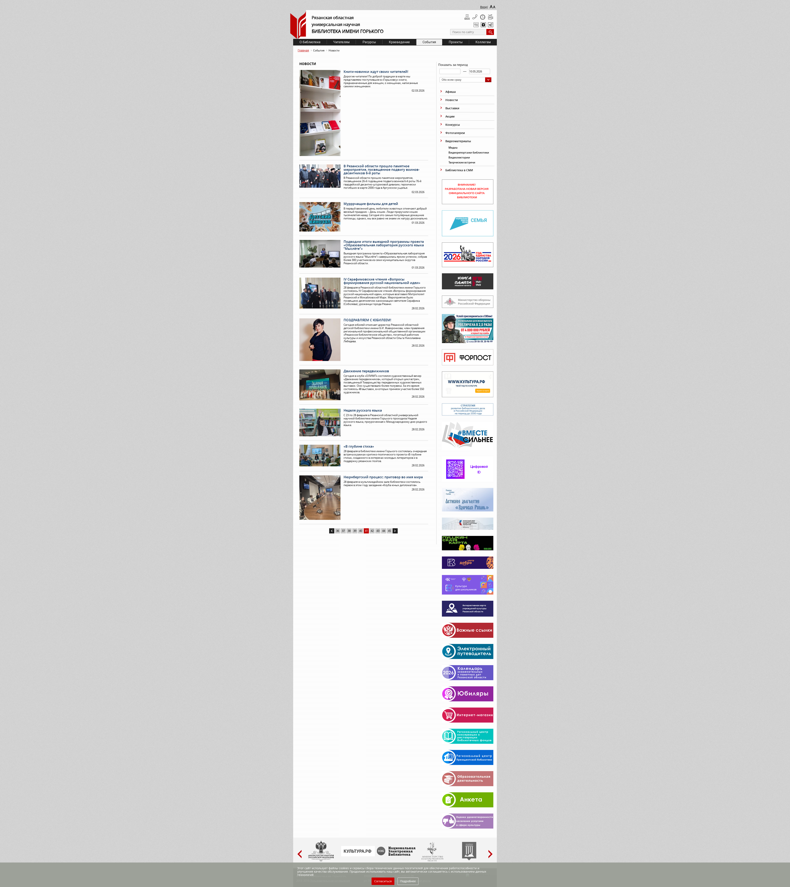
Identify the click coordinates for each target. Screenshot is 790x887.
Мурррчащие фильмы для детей (371, 203)
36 (337, 531)
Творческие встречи (461, 162)
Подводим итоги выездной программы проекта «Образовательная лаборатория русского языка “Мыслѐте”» (384, 245)
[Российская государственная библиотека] (469, 859)
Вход (483, 7)
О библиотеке (310, 42)
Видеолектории (459, 157)
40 (360, 531)
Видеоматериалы (458, 141)
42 (372, 531)
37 (343, 531)
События (429, 42)
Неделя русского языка (363, 410)
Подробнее (408, 881)
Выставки (452, 108)
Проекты (456, 42)
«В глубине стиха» (359, 446)
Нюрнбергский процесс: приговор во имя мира (383, 477)
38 (349, 531)
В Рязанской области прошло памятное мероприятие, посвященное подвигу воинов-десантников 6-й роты (381, 169)
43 (377, 531)
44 (383, 531)
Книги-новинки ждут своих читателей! (376, 71)
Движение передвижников (366, 371)
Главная (303, 50)
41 (366, 531)
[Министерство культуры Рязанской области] (432, 860)
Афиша (450, 92)
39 (354, 531)
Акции (449, 116)
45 (389, 531)
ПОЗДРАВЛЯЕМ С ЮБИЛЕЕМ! (367, 320)
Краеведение (399, 42)
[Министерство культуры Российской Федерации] (321, 860)
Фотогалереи (455, 133)
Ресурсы (369, 42)
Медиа (453, 147)
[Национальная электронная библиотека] (397, 855)
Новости (451, 100)
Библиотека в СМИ (459, 170)
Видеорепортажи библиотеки (468, 152)
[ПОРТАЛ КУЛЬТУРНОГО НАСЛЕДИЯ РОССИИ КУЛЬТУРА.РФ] (358, 855)
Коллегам (483, 42)
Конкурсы (452, 125)
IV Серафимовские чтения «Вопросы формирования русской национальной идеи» (382, 281)
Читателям (341, 42)
